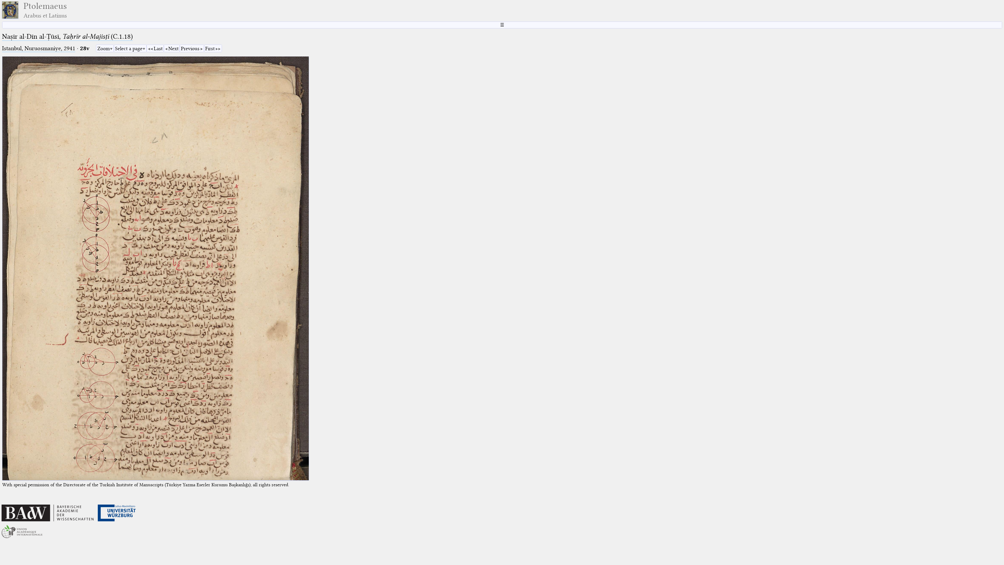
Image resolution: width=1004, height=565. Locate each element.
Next (173, 49)
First (210, 49)
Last (158, 49)
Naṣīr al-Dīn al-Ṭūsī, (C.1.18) (67, 36)
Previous (190, 49)
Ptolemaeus (45, 10)
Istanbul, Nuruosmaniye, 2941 (38, 48)
